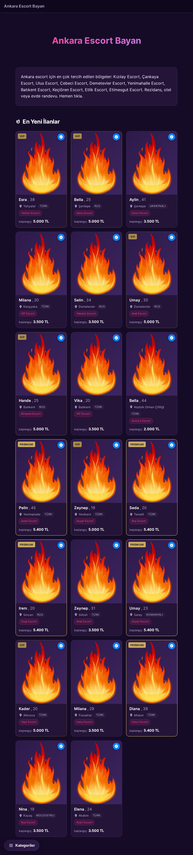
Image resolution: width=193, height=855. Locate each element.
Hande (28, 400)
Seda (138, 507)
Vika (82, 400)
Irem (27, 608)
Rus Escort (139, 521)
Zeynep (84, 507)
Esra (27, 199)
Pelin (27, 507)
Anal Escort (139, 313)
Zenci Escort (140, 213)
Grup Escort (29, 621)
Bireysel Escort (31, 413)
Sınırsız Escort (141, 420)
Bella (82, 199)
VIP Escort (28, 313)
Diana (138, 708)
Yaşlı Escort (28, 722)
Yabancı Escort (86, 313)
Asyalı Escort (84, 521)
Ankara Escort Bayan (24, 6)
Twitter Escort (30, 213)
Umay (138, 300)
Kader (28, 708)
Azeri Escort (29, 521)
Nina (26, 809)
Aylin (137, 199)
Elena (83, 809)
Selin (82, 300)
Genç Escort (84, 213)
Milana (29, 300)
